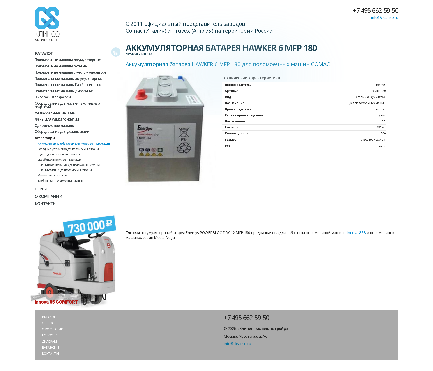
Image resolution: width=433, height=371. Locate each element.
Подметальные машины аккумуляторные (69, 78)
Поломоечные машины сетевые (61, 66)
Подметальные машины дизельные (64, 91)
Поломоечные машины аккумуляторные (68, 60)
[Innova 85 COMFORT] (73, 307)
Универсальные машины (55, 113)
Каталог (44, 53)
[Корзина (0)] (115, 52)
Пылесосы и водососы (53, 97)
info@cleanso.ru (384, 17)
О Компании (48, 196)
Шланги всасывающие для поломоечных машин (69, 164)
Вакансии (50, 347)
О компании (52, 329)
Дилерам (49, 341)
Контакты (46, 204)
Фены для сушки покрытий (57, 119)
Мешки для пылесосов (52, 175)
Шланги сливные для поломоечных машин (66, 170)
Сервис (42, 189)
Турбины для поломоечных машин (60, 180)
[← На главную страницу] (47, 24)
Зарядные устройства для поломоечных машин (69, 149)
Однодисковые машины (54, 125)
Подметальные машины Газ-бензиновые (68, 84)
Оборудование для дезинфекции (62, 131)
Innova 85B (356, 232)
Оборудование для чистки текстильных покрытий (67, 105)
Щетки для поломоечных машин (59, 154)
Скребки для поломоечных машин (60, 159)
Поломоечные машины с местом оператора (71, 72)
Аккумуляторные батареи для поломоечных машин (74, 143)
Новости (49, 335)
